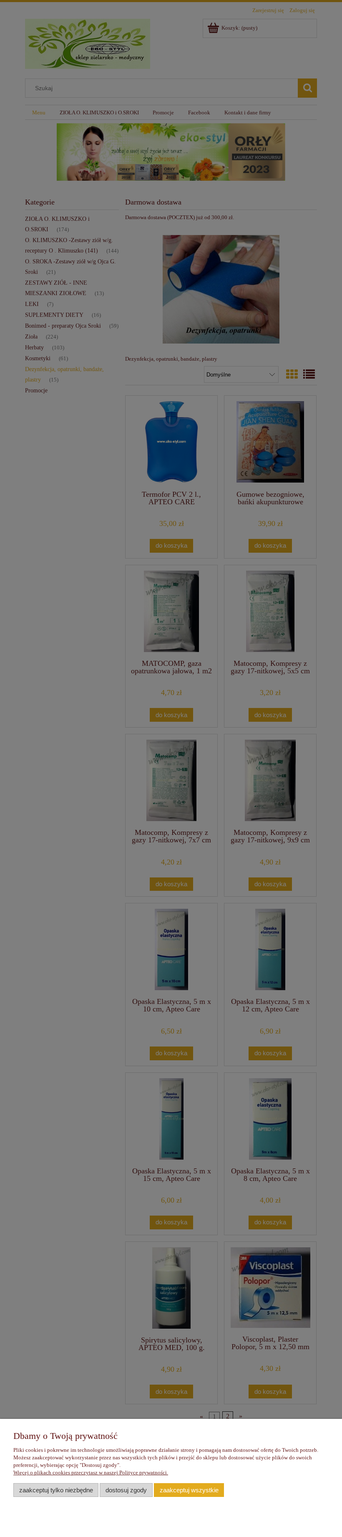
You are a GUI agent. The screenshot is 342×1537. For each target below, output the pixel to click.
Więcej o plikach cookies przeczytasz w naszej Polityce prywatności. (90, 1472)
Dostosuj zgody (126, 1490)
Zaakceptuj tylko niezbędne (56, 1490)
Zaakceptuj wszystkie (189, 1490)
